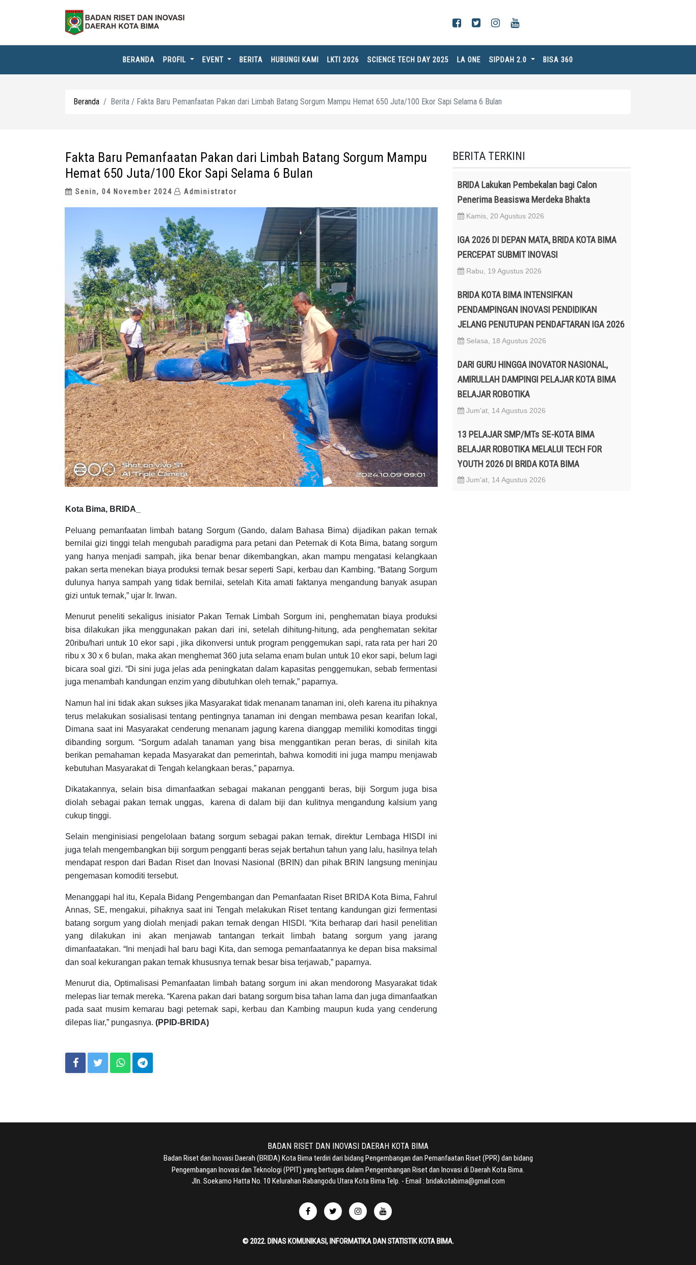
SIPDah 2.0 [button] (509, 60)
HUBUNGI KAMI (295, 60)
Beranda (141, 59)
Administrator (209, 191)
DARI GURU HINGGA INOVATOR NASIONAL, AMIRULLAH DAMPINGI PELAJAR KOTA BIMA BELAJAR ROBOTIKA (537, 379)
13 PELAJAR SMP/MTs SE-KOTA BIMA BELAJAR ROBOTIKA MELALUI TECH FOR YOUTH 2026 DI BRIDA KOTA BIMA (530, 449)
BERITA (251, 60)
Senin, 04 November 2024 (122, 191)
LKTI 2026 (343, 60)
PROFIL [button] (175, 60)
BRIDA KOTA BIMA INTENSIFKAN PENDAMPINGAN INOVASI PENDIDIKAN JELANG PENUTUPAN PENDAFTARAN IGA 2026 (541, 309)
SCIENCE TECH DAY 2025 (408, 60)
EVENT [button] (214, 60)
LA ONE (469, 60)
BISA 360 (558, 60)
